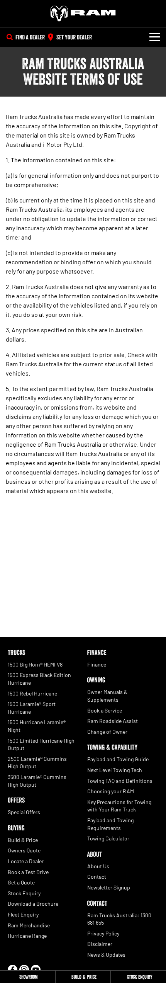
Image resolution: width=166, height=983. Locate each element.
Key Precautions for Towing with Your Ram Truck (119, 806)
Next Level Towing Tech (114, 770)
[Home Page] (83, 13)
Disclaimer (99, 943)
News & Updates (106, 954)
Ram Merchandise (29, 925)
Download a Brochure (33, 903)
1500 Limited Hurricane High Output (41, 744)
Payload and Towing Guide (118, 759)
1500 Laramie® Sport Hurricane (32, 708)
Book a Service (104, 710)
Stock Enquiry (24, 893)
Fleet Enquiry (23, 914)
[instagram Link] (24, 969)
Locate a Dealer (26, 861)
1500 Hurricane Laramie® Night (37, 726)
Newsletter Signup (108, 887)
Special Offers (24, 812)
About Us (98, 866)
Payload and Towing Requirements (110, 824)
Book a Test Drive (28, 872)
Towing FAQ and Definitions (119, 780)
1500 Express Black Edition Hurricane (39, 679)
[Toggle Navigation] (154, 37)
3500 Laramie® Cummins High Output (37, 781)
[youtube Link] (36, 969)
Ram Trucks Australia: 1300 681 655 (119, 919)
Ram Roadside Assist (112, 721)
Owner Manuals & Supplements (107, 696)
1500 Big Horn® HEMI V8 (35, 664)
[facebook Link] (12, 969)
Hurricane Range (27, 935)
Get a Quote (21, 882)
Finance (96, 664)
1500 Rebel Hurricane (32, 693)
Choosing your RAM (110, 791)
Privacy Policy (103, 933)
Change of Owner (107, 731)
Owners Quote (24, 850)
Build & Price (23, 840)
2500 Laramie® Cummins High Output (37, 762)
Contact (96, 876)
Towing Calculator (108, 838)
